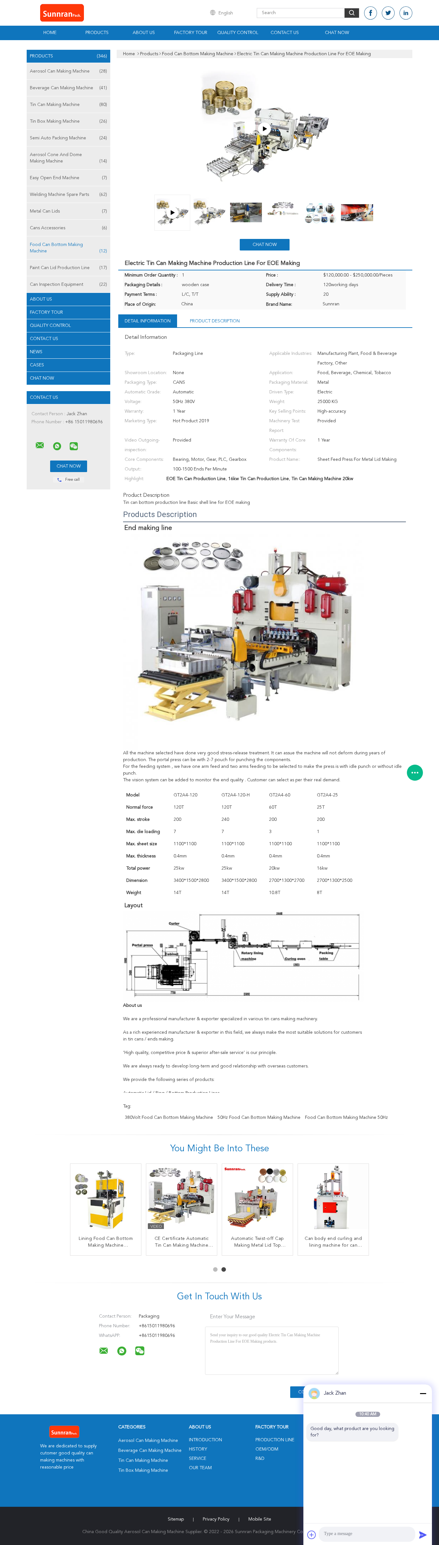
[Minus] (423, 1393)
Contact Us (285, 33)
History (198, 1449)
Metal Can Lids (68, 211)
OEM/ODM (266, 1449)
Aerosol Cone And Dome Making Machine (68, 158)
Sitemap (176, 1519)
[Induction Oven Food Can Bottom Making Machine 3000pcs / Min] (333, 1199)
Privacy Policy (216, 1519)
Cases (37, 365)
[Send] (423, 1535)
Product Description (215, 321)
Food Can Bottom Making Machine (68, 247)
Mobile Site (259, 1519)
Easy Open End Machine (68, 178)
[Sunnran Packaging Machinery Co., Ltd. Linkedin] (405, 13)
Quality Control (237, 33)
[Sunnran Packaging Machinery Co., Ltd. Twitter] (388, 13)
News (36, 352)
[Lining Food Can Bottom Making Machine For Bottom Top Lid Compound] (257, 1199)
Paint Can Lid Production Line (68, 268)
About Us (144, 33)
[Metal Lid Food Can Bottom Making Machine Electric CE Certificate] (105, 1199)
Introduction (205, 1440)
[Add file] (311, 1535)
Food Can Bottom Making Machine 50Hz (346, 1117)
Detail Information (148, 321)
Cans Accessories (68, 228)
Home (50, 33)
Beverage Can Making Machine (68, 88)
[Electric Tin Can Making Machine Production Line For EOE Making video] (264, 129)
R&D (259, 1458)
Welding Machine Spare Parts (68, 194)
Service (197, 1458)
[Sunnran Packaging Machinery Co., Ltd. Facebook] (370, 13)
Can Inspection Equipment (68, 284)
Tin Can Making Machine (68, 104)
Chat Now (337, 33)
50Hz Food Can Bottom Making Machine (259, 1117)
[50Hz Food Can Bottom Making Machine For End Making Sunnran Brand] (181, 1199)
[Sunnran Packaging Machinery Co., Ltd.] (39, 445)
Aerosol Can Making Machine (68, 71)
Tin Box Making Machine (68, 121)
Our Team (200, 1468)
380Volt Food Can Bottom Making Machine (169, 1117)
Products (97, 33)
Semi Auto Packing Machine (68, 138)
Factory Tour (190, 33)
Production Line (274, 1440)
